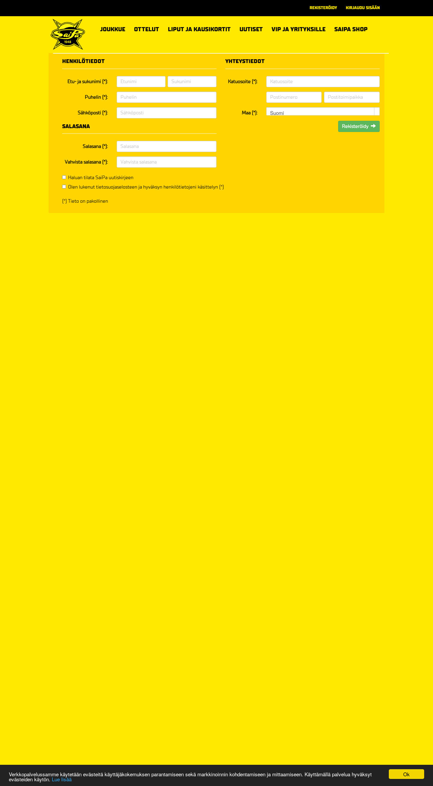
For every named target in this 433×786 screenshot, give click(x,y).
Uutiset (251, 29)
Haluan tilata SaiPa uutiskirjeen (100, 177)
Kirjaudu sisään (363, 7)
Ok (406, 774)
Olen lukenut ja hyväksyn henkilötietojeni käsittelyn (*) (146, 187)
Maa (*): (249, 113)
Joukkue (112, 28)
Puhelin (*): (96, 97)
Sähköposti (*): (93, 113)
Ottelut (146, 28)
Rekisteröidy (323, 7)
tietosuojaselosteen (116, 187)
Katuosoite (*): (242, 81)
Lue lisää (62, 779)
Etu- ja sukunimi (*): (87, 81)
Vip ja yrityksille (298, 28)
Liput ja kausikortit (199, 28)
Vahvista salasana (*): (86, 162)
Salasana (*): (95, 146)
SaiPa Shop (351, 29)
